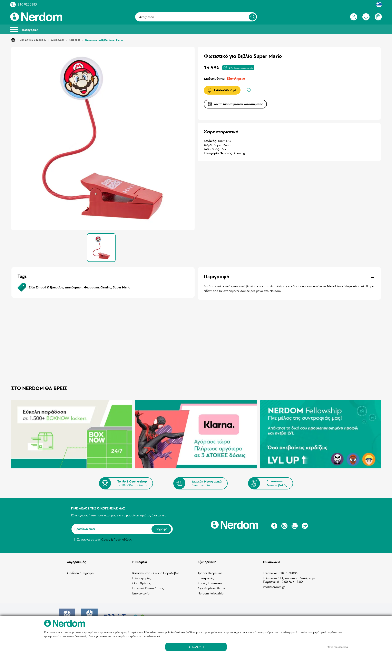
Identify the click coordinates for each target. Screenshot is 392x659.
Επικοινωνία (140, 593)
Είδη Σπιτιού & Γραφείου (33, 39)
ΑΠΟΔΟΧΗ (196, 647)
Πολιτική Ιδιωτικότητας (148, 588)
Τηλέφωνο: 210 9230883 (280, 573)
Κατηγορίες (29, 30)
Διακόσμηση (58, 39)
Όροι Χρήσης (141, 583)
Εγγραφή (161, 529)
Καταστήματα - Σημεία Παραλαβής (155, 573)
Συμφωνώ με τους (104, 539)
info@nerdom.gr (274, 587)
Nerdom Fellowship (211, 593)
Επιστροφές (206, 578)
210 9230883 (27, 4)
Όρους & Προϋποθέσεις (116, 539)
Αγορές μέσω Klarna (211, 588)
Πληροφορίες (141, 578)
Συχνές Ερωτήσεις (210, 583)
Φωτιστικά (74, 39)
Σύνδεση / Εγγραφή (80, 573)
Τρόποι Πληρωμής (210, 573)
